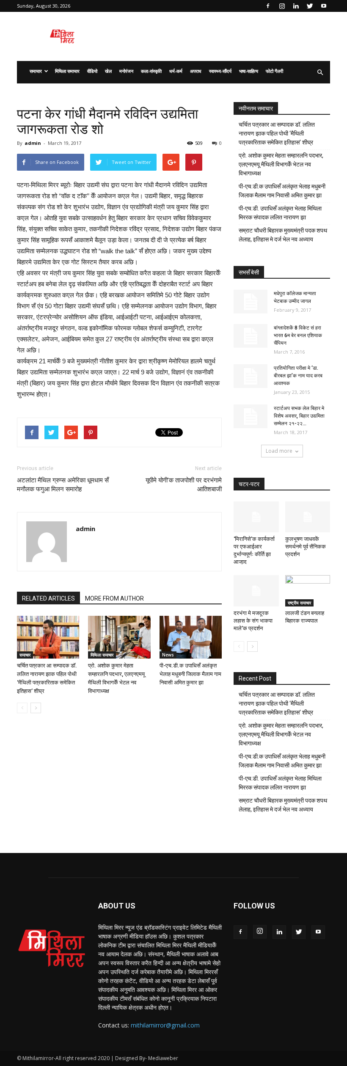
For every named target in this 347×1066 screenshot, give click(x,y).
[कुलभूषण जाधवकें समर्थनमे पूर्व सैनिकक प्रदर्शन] (307, 516)
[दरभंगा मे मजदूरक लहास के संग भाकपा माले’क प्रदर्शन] (256, 590)
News (168, 655)
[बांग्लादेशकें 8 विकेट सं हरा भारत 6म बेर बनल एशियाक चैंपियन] (250, 336)
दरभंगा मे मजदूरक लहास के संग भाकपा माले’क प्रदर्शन (253, 620)
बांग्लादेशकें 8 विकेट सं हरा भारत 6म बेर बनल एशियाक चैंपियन (298, 335)
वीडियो (92, 71)
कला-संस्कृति (151, 71)
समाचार (36, 71)
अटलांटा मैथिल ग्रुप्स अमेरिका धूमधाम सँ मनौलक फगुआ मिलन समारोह (63, 484)
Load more (279, 450)
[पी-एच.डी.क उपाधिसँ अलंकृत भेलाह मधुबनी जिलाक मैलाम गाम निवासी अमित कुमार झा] (191, 637)
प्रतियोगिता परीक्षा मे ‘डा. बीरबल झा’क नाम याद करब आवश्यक (298, 375)
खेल (108, 71)
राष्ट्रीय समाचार (299, 603)
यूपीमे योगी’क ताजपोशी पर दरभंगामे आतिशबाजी (184, 484)
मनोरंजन (126, 71)
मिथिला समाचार (67, 71)
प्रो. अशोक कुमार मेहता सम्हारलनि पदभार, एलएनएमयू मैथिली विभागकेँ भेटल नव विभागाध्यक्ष (281, 164)
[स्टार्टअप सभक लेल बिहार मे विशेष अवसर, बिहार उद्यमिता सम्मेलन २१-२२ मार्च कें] (250, 416)
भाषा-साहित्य (248, 71)
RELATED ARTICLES (48, 598)
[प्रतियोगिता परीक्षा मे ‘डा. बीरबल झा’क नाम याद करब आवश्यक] (250, 376)
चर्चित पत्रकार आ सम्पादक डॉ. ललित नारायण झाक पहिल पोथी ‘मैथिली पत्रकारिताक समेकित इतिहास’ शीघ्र (277, 133)
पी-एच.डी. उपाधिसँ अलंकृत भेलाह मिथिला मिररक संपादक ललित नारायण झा (280, 213)
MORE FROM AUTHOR (114, 598)
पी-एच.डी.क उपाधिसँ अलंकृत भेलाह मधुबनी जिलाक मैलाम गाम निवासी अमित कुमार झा (190, 674)
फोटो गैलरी (274, 71)
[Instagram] (281, 6)
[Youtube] (323, 6)
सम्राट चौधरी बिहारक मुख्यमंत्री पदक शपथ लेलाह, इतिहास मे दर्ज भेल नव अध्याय (283, 235)
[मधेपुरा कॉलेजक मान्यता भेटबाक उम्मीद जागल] (250, 301)
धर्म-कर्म (175, 71)
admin (33, 143)
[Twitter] (309, 6)
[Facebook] (268, 6)
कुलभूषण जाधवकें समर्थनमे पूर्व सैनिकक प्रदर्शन (305, 546)
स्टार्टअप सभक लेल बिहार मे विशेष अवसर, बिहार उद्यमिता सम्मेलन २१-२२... (299, 415)
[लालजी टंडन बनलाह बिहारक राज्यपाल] (307, 590)
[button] (320, 72)
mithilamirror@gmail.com (165, 1025)
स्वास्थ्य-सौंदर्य (220, 71)
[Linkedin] (295, 6)
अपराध (195, 71)
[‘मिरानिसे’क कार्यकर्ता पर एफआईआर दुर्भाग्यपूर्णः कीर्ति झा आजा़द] (256, 516)
